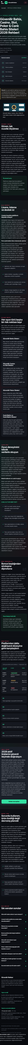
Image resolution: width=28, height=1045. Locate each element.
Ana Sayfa (3, 7)
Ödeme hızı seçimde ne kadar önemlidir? (9, 927)
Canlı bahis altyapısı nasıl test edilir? (11, 953)
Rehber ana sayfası (14, 801)
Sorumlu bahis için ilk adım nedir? (10, 965)
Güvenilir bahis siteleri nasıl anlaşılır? (12, 914)
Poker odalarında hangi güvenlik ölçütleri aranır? (10, 947)
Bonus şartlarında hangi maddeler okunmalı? (10, 934)
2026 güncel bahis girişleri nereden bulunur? (11, 959)
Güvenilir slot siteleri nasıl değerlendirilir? (8, 941)
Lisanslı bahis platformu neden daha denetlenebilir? (11, 920)
